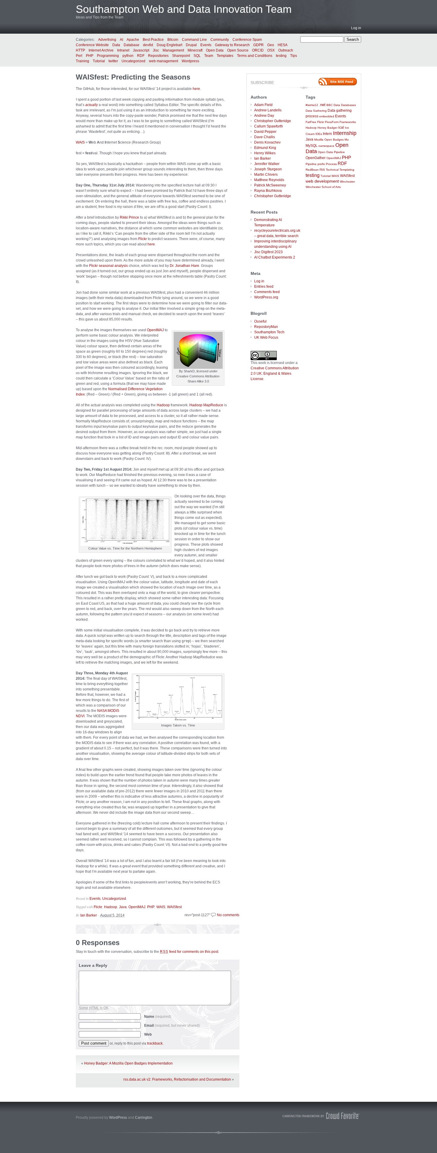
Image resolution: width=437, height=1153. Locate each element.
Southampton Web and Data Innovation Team (184, 9)
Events (205, 45)
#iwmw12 (312, 105)
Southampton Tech (269, 332)
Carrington (143, 1117)
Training (82, 61)
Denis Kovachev (267, 142)
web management (163, 61)
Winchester (347, 181)
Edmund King (265, 148)
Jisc (156, 50)
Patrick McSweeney (270, 185)
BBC (329, 105)
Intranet (123, 50)
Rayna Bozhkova (268, 191)
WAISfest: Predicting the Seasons (133, 77)
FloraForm (332, 122)
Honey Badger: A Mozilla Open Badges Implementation (128, 1063)
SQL (197, 56)
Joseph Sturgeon (268, 169)
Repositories (158, 56)
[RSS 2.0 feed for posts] (337, 81)
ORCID (258, 50)
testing (281, 56)
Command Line (194, 40)
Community (219, 40)
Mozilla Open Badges (329, 139)
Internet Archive (101, 50)
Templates (225, 56)
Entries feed (263, 286)
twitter (113, 61)
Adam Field (263, 105)
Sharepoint (181, 56)
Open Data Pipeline (331, 152)
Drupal (191, 45)
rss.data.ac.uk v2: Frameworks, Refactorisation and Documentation (177, 1079)
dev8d (148, 45)
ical (341, 127)
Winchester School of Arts (323, 187)
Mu (347, 139)
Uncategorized (133, 61)
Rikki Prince (129, 217)
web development (322, 181)
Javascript (141, 50)
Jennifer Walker (266, 164)
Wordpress (190, 61)
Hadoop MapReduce (206, 405)
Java (123, 907)
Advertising (107, 40)
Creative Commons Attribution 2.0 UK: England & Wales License (275, 373)
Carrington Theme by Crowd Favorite (321, 1115)
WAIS (80, 142)
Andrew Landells (268, 110)
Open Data (215, 50)
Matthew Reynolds (269, 180)
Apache (133, 40)
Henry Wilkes (265, 153)
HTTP (80, 50)
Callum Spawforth (268, 126)
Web (148, 1034)
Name (157, 1016)
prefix (321, 164)
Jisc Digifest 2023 (268, 252)
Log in (356, 28)
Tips (293, 56)
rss (322, 169)
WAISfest (174, 907)
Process (331, 164)
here (196, 89)
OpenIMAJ (155, 330)
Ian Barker (88, 915)
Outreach (285, 50)
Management (173, 50)
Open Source (238, 50)
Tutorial (99, 61)
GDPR (258, 45)
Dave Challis (264, 137)
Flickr (142, 239)
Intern (327, 134)
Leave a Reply (93, 965)
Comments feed (267, 292)
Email (172, 1025)
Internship (344, 133)
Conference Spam (247, 40)
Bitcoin (172, 40)
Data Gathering (316, 110)
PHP (89, 56)
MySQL (311, 145)
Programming (108, 56)
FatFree (311, 122)
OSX (271, 50)
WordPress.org (266, 297)
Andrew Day (264, 115)
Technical (332, 169)
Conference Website (92, 45)
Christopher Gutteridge (272, 121)
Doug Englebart (169, 45)
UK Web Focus (266, 337)
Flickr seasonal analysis (108, 266)
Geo (270, 45)
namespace (326, 145)
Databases (348, 105)
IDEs (318, 134)
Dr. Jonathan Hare (184, 266)
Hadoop (163, 405)
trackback (155, 1043)
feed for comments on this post (189, 952)
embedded (326, 116)
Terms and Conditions (254, 56)
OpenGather (316, 158)
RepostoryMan (266, 327)
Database (131, 45)
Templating (346, 169)
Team (208, 56)
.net (322, 104)
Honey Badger (327, 127)
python (127, 56)
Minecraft (195, 50)
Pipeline (311, 164)
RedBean (312, 169)
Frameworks (347, 122)
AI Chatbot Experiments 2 (274, 257)
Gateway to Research (232, 45)
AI (121, 40)
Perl (79, 56)
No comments (228, 915)
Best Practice (153, 40)
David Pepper (265, 132)
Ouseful (260, 321)
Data (116, 45)
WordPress (118, 1117)
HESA (282, 45)
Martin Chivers (266, 174)
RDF (140, 56)
